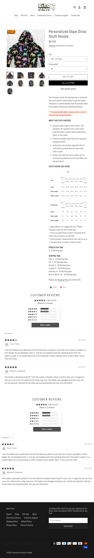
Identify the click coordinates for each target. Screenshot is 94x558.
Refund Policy (26, 521)
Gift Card (25, 514)
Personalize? (53, 64)
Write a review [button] (45, 325)
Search (9, 514)
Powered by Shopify (25, 552)
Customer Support (31, 517)
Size (50, 54)
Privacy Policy (11, 525)
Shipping (52, 45)
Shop (17, 514)
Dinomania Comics (13, 517)
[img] (11, 340)
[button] (32, 309)
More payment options (68, 88)
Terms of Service (26, 525)
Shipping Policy (63, 279)
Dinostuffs (15, 552)
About (34, 514)
